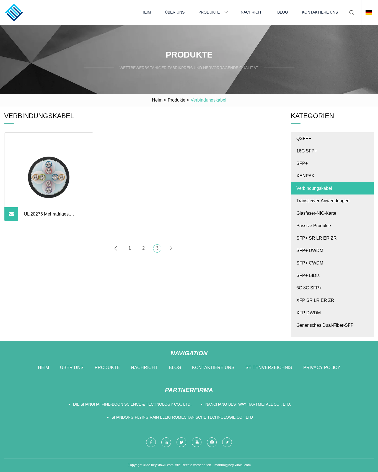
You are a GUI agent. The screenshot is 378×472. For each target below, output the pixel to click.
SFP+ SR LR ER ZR (316, 238)
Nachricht (252, 12)
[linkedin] (166, 442)
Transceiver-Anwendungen (322, 200)
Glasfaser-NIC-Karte (316, 213)
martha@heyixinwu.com (232, 465)
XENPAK (305, 175)
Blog (282, 12)
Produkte (209, 12)
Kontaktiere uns (320, 12)
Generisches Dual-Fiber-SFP (325, 325)
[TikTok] (227, 442)
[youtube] (196, 442)
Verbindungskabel (314, 188)
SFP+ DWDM (309, 250)
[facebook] (151, 442)
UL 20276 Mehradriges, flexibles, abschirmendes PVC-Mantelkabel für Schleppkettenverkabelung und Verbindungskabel (54, 216)
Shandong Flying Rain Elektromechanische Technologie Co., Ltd (182, 417)
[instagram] (212, 442)
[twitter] (181, 442)
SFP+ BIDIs (308, 275)
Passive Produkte (313, 225)
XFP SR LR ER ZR (315, 300)
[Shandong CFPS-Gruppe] (14, 12)
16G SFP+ (306, 151)
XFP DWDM (308, 312)
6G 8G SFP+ (309, 288)
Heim (146, 12)
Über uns (175, 12)
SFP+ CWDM (309, 263)
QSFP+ (303, 138)
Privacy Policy (321, 367)
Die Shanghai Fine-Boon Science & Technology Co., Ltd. (132, 404)
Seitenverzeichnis (268, 367)
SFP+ (302, 163)
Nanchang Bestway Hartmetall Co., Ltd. (248, 404)
